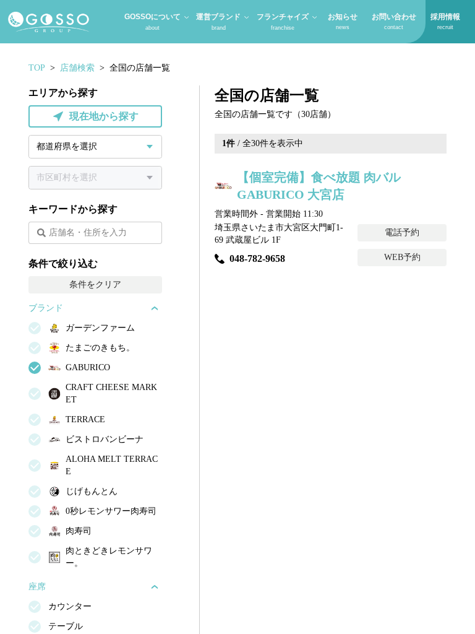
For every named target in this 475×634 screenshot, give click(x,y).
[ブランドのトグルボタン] (154, 308)
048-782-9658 (257, 258)
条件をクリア (95, 284)
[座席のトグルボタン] (154, 587)
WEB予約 (402, 257)
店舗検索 (77, 67)
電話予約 (402, 232)
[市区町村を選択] (95, 177)
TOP (36, 67)
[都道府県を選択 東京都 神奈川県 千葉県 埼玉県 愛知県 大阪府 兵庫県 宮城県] (95, 146)
